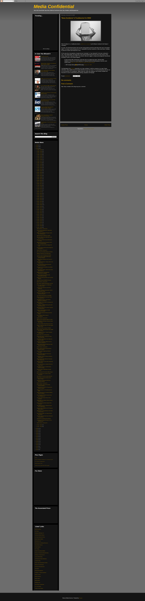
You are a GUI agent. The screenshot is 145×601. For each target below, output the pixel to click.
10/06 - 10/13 (39, 169)
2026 (37, 145)
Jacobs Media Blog (38, 556)
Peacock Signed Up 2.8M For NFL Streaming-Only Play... (43, 275)
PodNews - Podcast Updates (40, 572)
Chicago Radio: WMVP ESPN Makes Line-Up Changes (44, 257)
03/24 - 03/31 (39, 212)
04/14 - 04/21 (39, 207)
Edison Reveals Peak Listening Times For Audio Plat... (44, 297)
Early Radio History (39, 544)
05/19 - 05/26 (39, 199)
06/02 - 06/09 (39, 196)
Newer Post (64, 125)
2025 (37, 146)
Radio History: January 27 (42, 250)
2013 (37, 444)
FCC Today (37, 548)
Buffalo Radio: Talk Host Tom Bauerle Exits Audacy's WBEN (48, 64)
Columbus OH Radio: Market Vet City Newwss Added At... (44, 342)
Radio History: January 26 (42, 281)
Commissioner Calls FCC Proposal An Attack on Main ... (44, 388)
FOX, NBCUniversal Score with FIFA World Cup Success (48, 100)
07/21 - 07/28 (39, 186)
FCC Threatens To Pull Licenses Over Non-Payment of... (44, 396)
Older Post (107, 125)
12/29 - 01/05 (39, 149)
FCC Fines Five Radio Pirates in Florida (44, 251)
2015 (37, 441)
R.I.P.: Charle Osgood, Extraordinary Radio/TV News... (44, 349)
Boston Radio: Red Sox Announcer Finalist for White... (44, 354)
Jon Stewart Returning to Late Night (44, 295)
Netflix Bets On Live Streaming (43, 334)
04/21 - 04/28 (39, 206)
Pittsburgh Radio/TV (39, 570)
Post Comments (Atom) (89, 128)
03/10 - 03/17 (39, 215)
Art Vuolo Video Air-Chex (40, 537)
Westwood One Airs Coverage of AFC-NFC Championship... (44, 243)
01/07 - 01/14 (39, 426)
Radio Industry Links (38, 463)
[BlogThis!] (75, 76)
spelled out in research (85, 44)
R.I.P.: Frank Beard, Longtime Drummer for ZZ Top (47, 115)
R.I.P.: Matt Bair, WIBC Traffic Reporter (48, 85)
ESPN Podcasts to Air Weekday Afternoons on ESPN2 (43, 273)
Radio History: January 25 (42, 317)
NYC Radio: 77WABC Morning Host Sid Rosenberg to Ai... (44, 305)
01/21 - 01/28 (39, 227)
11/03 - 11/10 (39, 162)
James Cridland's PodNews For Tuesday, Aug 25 (44, 459)
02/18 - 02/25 (39, 220)
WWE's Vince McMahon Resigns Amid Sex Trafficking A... (44, 233)
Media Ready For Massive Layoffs (43, 235)
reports (72, 68)
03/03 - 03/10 (39, 217)
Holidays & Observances (40, 554)
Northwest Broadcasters (40, 566)
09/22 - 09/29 (39, 172)
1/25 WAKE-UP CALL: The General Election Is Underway (43, 300)
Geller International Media (40, 550)
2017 (37, 438)
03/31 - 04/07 (39, 211)
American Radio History (39, 535)
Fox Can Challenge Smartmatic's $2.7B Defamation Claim (44, 291)
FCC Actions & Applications (40, 461)
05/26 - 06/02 (39, 198)
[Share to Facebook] (78, 76)
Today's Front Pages (39, 588)
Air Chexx (37, 531)
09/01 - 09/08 (39, 177)
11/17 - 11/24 (39, 159)
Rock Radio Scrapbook (39, 584)
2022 (37, 430)
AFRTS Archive (38, 529)
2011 (37, 447)
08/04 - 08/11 (39, 183)
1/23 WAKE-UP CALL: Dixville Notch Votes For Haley (44, 367)
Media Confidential (54, 6)
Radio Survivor (38, 576)
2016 (37, 439)
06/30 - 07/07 (39, 191)
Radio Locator (38, 574)
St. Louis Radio (38, 586)
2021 (37, 431)
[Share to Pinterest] (79, 76)
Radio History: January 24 (42, 346)
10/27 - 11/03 (39, 164)
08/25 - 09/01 (39, 178)
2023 (37, 428)
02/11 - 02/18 (39, 222)
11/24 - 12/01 (39, 157)
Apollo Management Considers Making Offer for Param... (44, 393)
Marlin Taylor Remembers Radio (41, 562)
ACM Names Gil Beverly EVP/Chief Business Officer (43, 381)
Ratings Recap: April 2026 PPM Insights (42, 465)
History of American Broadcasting (41, 552)
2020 (37, 433)
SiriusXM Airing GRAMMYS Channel (44, 280)
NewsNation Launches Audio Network (44, 376)
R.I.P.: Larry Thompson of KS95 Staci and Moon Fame (44, 285)
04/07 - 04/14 (39, 209)
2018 (37, 436)
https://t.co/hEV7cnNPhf (76, 62)
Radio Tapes (37, 578)
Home (86, 125)
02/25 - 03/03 (39, 219)
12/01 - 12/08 (39, 156)
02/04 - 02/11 (39, 224)
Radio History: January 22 (42, 422)
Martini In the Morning (39, 564)
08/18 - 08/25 (39, 180)
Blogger (80, 598)
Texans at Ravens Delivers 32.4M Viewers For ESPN (43, 311)
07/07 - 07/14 (39, 190)
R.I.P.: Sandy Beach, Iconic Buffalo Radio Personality (48, 71)
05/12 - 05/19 (39, 201)
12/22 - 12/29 (39, 151)
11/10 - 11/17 (39, 161)
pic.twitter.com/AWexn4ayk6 (88, 62)
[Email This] (73, 76)
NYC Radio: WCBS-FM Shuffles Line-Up (45, 283)
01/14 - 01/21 (39, 424)
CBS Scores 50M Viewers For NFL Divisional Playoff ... (43, 293)
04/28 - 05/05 (39, 204)
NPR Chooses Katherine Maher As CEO (44, 319)
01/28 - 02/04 (39, 225)
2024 (37, 148)
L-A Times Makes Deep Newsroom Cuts (45, 323)
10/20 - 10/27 (39, 165)
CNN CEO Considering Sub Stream (44, 418)
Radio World (37, 580)
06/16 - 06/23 (39, 193)
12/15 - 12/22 (39, 152)
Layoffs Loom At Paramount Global (44, 255)
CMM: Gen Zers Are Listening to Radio (48, 78)
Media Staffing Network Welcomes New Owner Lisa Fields (44, 345)
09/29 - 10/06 (39, 170)
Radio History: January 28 (42, 228)
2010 (37, 449)
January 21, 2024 (88, 64)
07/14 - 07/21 (39, 188)
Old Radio (37, 568)
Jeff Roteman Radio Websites (41, 558)
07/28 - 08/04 (39, 185)
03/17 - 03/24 (39, 214)
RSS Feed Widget (46, 48)
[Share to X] (76, 76)
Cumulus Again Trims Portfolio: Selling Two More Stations (47, 107)
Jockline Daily (37, 560)
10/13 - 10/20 (39, 167)
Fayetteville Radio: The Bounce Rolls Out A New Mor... (44, 337)
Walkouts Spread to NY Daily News (44, 253)
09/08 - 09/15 (39, 175)
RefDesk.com (37, 582)
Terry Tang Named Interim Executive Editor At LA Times (44, 265)
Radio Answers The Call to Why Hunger (45, 371)
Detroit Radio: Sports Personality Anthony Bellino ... (43, 385)
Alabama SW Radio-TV (39, 533)
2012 (37, 446)
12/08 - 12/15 (39, 154)
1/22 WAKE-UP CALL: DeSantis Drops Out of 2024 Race (44, 406)
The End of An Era (44, 56)
